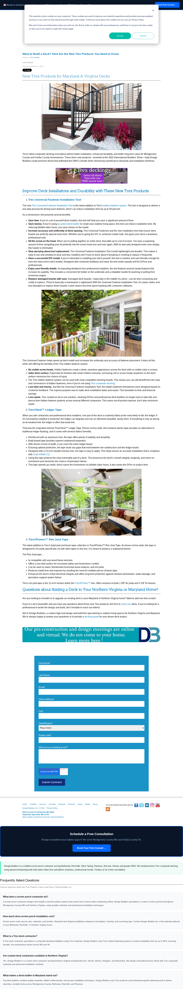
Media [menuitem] (87, 804)
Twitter (142, 805)
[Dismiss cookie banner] (153, 11)
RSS (108, 809)
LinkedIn (147, 805)
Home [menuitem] (24, 804)
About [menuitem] (95, 804)
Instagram (152, 805)
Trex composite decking (103, 383)
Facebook (136, 805)
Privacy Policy (52, 808)
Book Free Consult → (167, 5)
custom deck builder (69, 224)
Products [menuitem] (61, 804)
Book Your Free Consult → (91, 848)
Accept (120, 36)
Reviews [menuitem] (71, 804)
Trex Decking (34, 57)
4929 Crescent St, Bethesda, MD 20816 (38, 812)
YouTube (158, 805)
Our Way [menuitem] (52, 804)
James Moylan (27, 62)
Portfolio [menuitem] (33, 804)
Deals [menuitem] (80, 804)
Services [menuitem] (42, 804)
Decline (143, 36)
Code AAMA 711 (41, 454)
